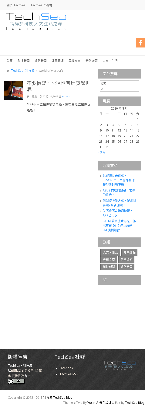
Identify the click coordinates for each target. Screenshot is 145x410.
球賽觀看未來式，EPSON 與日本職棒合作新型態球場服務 (119, 180)
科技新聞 (24, 61)
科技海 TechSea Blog (57, 397)
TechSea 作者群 (41, 5)
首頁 (10, 61)
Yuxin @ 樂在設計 (99, 403)
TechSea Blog (135, 403)
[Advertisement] (72, 45)
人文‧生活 (110, 61)
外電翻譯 (58, 61)
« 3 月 (102, 152)
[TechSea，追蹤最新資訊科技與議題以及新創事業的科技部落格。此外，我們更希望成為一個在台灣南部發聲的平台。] (36, 20)
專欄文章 (75, 61)
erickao (66, 96)
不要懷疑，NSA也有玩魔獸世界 (58, 86)
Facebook (66, 368)
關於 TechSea (16, 5)
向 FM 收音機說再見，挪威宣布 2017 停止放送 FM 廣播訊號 (119, 225)
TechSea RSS (68, 374)
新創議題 (92, 61)
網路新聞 (41, 61)
